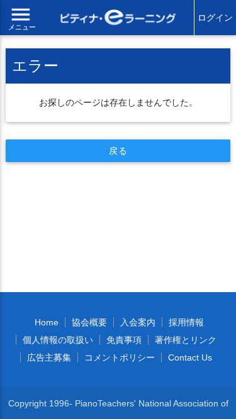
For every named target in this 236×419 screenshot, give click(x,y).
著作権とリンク (185, 340)
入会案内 (137, 322)
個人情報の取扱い (58, 340)
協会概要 (89, 322)
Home (47, 322)
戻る (118, 151)
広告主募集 (49, 357)
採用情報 (186, 322)
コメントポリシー (119, 357)
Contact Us (190, 357)
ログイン (215, 18)
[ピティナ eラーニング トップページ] (118, 19)
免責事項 (124, 340)
